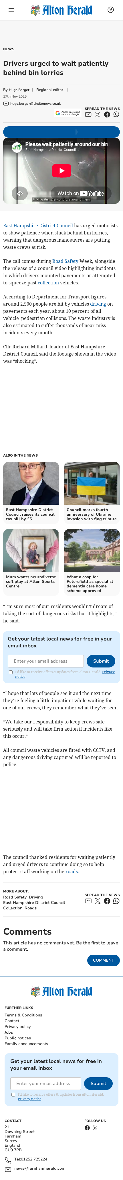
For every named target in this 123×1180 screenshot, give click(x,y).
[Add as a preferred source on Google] (67, 113)
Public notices (18, 1038)
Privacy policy (18, 1026)
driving (98, 304)
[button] (11, 10)
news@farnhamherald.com (40, 1168)
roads (72, 871)
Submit (101, 661)
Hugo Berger (19, 90)
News (8, 49)
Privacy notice (29, 1099)
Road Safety (65, 261)
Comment (103, 960)
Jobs (9, 1032)
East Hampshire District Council (38, 225)
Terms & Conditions (23, 1015)
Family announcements (26, 1044)
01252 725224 (34, 1159)
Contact (12, 1021)
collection (48, 283)
